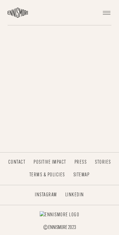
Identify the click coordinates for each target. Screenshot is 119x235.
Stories (103, 162)
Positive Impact (50, 162)
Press (81, 162)
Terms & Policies (47, 175)
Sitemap (81, 175)
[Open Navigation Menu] (106, 13)
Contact (17, 162)
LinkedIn (74, 195)
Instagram (46, 195)
